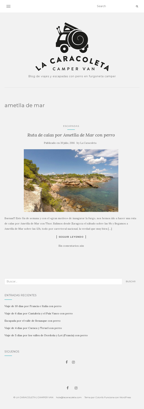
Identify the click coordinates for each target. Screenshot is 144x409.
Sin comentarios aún (71, 245)
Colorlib (99, 397)
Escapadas (71, 126)
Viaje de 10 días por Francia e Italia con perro (33, 306)
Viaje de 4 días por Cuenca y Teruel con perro (33, 328)
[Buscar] (137, 6)
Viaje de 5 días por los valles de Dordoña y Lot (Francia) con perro (46, 335)
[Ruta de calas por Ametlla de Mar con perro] (71, 180)
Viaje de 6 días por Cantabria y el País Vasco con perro (38, 313)
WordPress (125, 397)
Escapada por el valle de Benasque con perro (32, 320)
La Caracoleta (88, 143)
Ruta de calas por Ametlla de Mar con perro (71, 135)
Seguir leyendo (71, 236)
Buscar (131, 281)
